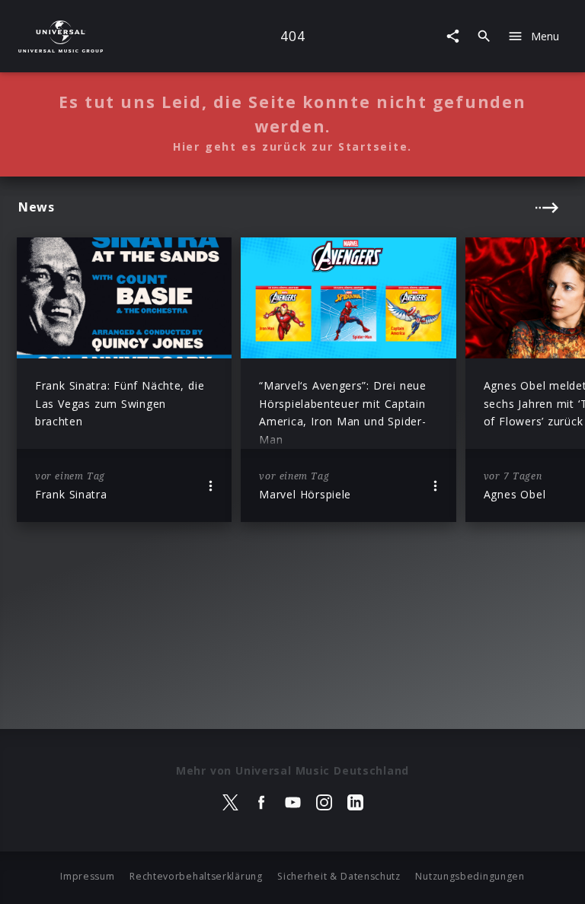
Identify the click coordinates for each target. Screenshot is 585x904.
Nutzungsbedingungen (469, 876)
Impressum (87, 876)
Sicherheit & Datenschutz (339, 876)
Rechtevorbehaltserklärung (196, 876)
